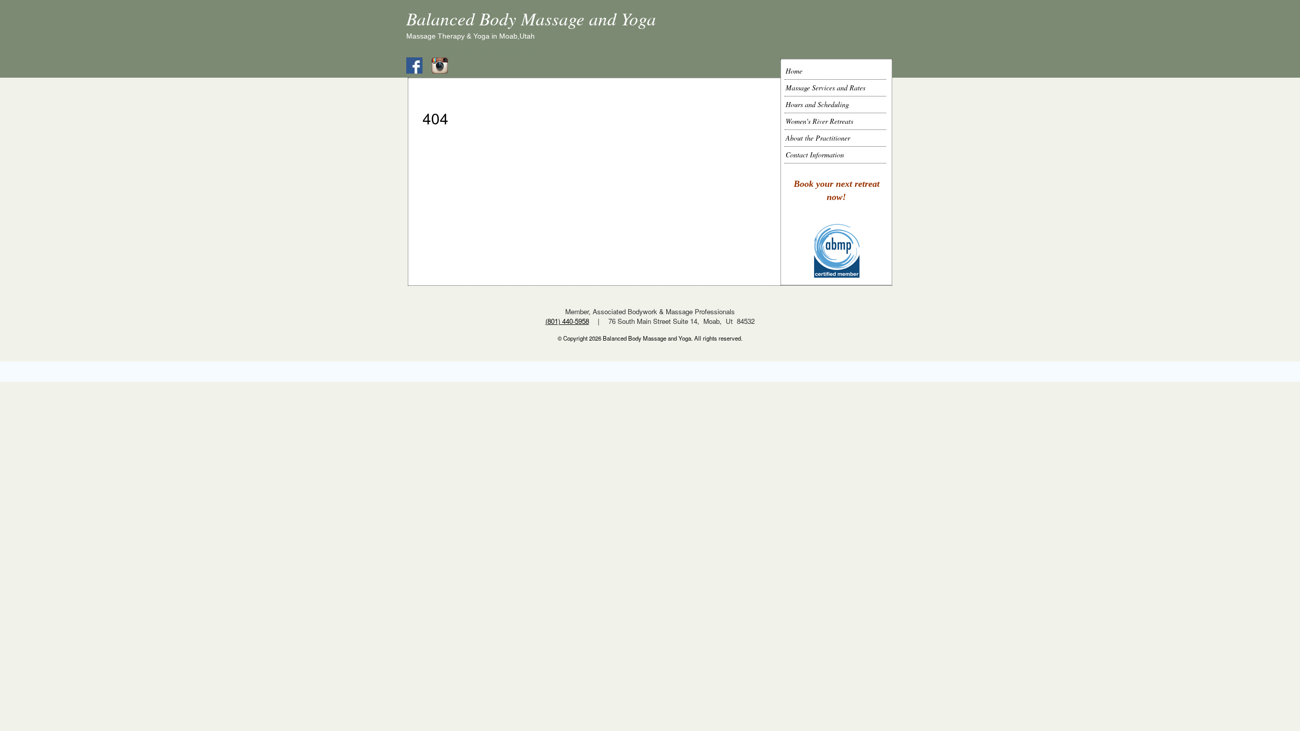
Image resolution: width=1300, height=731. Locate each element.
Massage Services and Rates (825, 87)
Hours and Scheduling (817, 104)
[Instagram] (443, 64)
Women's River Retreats (819, 121)
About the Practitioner (818, 138)
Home (794, 71)
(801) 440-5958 (567, 321)
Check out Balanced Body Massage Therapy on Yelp (490, 52)
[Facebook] (418, 64)
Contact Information (815, 154)
